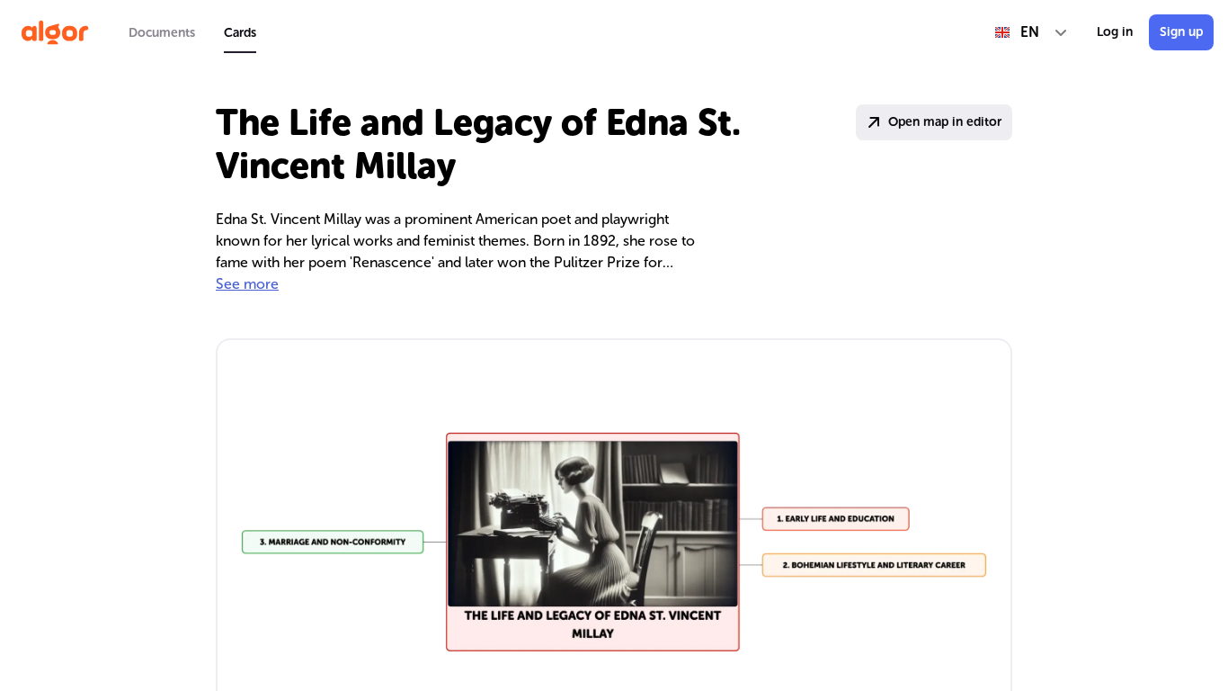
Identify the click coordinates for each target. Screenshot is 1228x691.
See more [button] (247, 283)
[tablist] (192, 32)
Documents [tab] (162, 32)
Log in (1115, 32)
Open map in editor (944, 122)
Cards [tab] (240, 32)
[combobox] (1032, 32)
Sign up (1181, 32)
